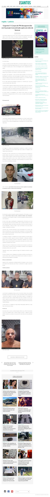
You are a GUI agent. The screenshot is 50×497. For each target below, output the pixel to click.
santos (5, 6)
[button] (17, 49)
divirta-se (18, 6)
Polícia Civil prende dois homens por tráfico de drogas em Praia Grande (8, 479)
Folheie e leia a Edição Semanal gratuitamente (40, 49)
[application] (17, 49)
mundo (14, 6)
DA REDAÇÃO (39, 6)
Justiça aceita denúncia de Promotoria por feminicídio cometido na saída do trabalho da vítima (9, 393)
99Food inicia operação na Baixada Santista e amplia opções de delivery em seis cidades (41, 91)
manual (22, 6)
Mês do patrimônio (38, 71)
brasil (11, 6)
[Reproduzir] (2, 57)
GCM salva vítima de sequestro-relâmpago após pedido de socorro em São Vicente (24, 410)
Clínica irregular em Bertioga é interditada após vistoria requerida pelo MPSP (25, 479)
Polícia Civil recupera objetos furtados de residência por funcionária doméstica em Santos (9, 428)
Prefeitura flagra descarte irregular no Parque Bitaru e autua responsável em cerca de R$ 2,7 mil (24, 445)
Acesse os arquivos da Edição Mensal (40, 52)
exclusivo (26, 6)
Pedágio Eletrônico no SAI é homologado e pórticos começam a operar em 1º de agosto (41, 103)
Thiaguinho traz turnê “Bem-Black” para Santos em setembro (41, 83)
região (8, 6)
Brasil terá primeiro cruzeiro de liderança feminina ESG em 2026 (41, 106)
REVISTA (34, 6)
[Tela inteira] (32, 57)
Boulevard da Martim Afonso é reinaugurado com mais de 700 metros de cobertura (25, 363)
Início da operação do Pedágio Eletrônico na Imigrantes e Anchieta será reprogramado (41, 86)
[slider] (10, 114)
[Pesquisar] (47, 6)
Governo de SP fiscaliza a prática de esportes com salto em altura (9, 410)
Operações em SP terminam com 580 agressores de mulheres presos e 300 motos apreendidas (24, 462)
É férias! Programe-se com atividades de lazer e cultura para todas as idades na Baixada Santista (41, 111)
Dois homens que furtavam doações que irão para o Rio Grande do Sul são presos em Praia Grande (10, 364)
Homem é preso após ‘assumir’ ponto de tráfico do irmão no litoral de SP (10, 462)
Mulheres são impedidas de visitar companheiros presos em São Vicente (9, 445)
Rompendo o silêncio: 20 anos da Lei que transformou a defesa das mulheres (41, 77)
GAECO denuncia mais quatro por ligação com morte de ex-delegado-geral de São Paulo (24, 428)
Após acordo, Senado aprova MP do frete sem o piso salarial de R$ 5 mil (41, 100)
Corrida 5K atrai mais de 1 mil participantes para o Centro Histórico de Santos (41, 95)
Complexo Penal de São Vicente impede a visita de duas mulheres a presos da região (24, 393)
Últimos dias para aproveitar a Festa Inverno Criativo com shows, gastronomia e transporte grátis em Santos (41, 80)
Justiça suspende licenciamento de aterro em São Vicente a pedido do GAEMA (41, 74)
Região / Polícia (6, 389)
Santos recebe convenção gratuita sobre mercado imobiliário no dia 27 (41, 64)
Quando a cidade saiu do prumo (40, 97)
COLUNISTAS (30, 6)
